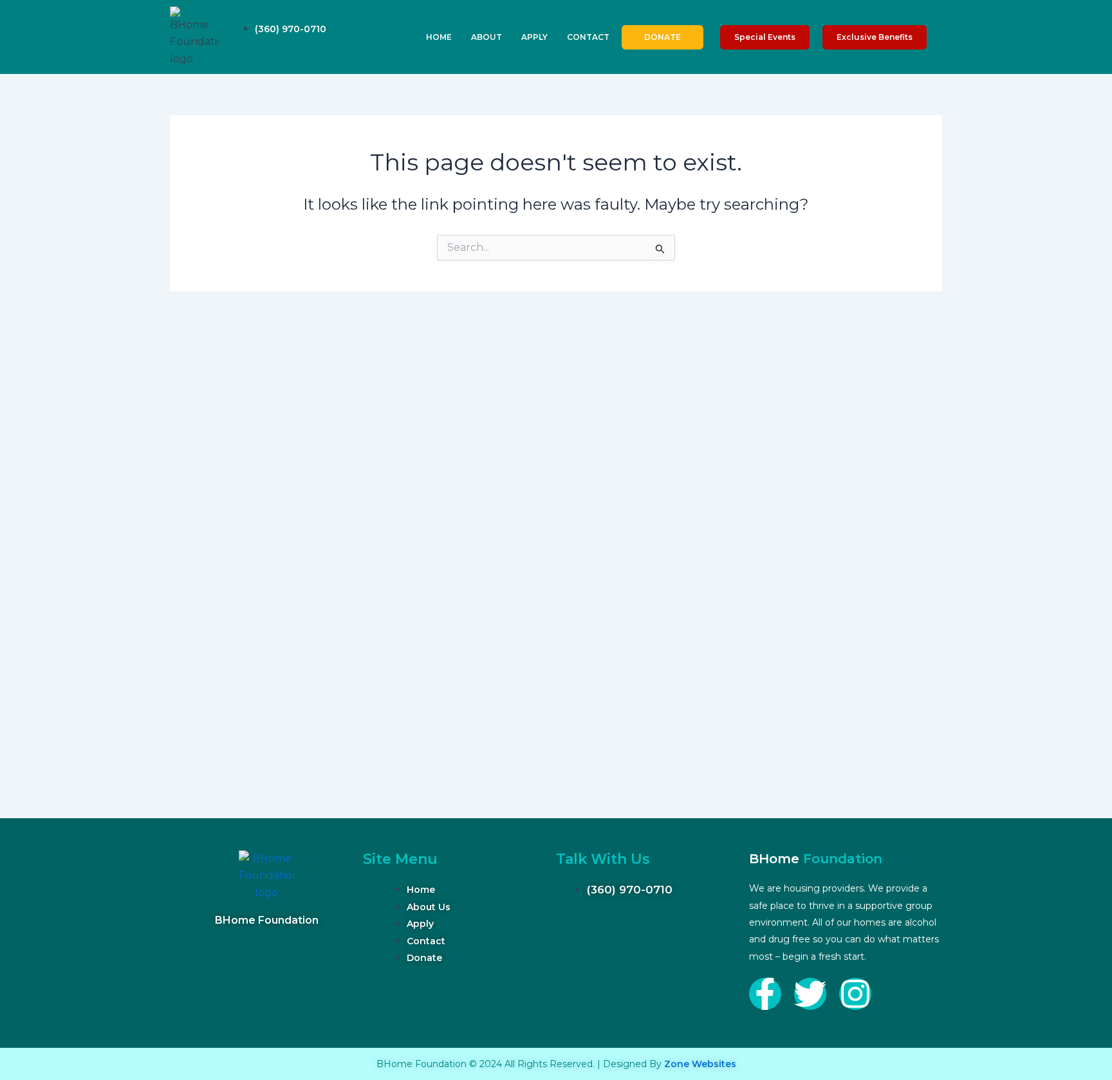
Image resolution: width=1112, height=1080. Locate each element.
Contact (588, 37)
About (486, 37)
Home (439, 37)
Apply (534, 37)
